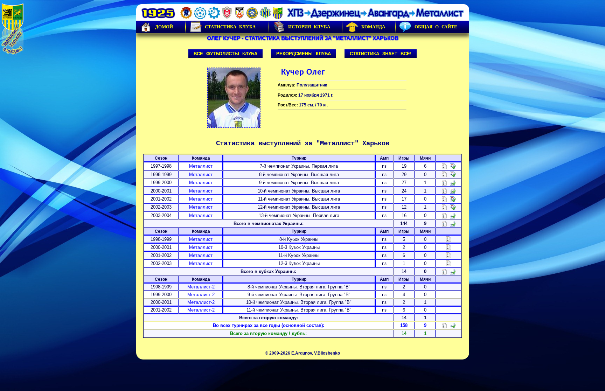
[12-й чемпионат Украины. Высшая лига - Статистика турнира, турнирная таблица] (444, 207)
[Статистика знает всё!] (444, 325)
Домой (164, 26)
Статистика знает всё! (380, 53)
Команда (373, 26)
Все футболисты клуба (225, 53)
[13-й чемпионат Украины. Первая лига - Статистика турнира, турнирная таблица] (444, 215)
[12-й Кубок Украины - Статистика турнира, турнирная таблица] (448, 263)
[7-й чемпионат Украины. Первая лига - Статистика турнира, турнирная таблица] (444, 165)
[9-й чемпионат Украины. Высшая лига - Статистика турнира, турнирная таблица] (444, 182)
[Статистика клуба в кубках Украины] (444, 271)
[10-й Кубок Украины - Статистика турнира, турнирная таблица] (448, 247)
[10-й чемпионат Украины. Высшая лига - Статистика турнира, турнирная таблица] (444, 190)
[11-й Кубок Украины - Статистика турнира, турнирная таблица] (448, 255)
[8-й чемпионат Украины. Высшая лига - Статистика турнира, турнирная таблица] (444, 174)
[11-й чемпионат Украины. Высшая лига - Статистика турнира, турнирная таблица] (444, 198)
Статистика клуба (230, 26)
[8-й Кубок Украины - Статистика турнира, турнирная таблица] (448, 239)
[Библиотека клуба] (453, 325)
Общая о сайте (436, 26)
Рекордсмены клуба (303, 53)
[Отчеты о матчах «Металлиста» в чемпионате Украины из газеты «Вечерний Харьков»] (453, 174)
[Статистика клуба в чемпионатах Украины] (444, 223)
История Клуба (309, 26)
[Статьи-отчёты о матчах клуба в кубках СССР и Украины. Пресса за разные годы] (453, 271)
